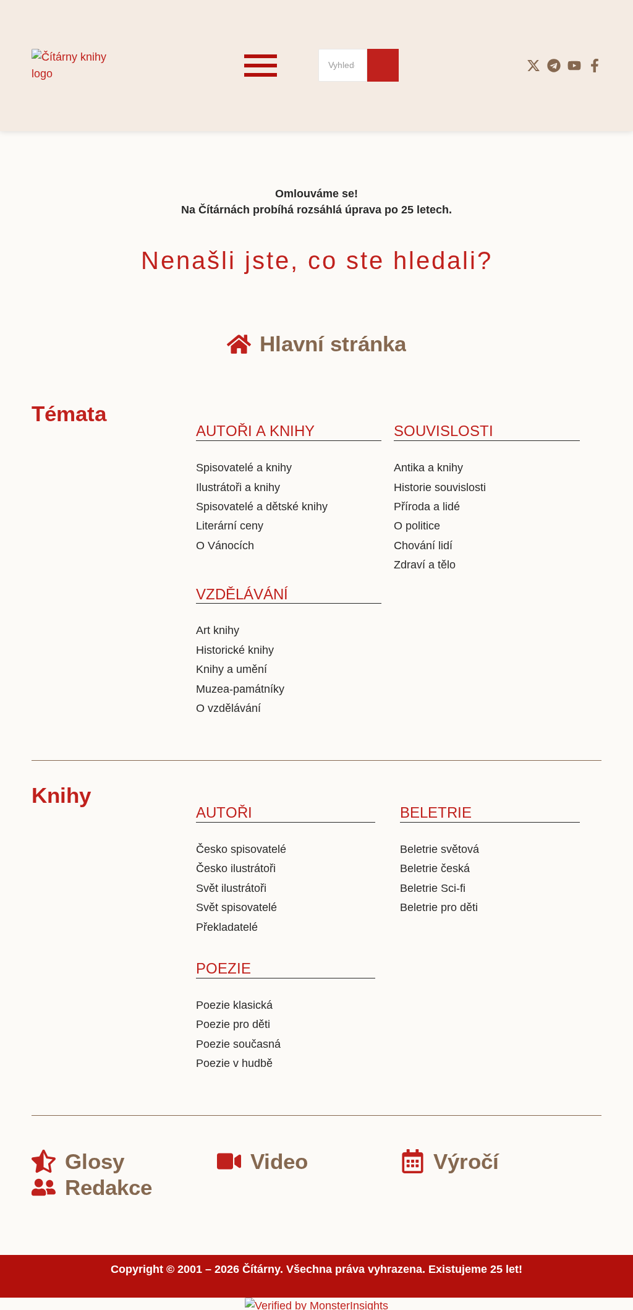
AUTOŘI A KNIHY (255, 430)
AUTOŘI (224, 812)
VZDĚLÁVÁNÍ (242, 594)
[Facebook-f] (594, 65)
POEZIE (223, 968)
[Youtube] (574, 65)
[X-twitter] (533, 65)
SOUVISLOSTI (443, 430)
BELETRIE (436, 812)
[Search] (383, 65)
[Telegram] (554, 65)
